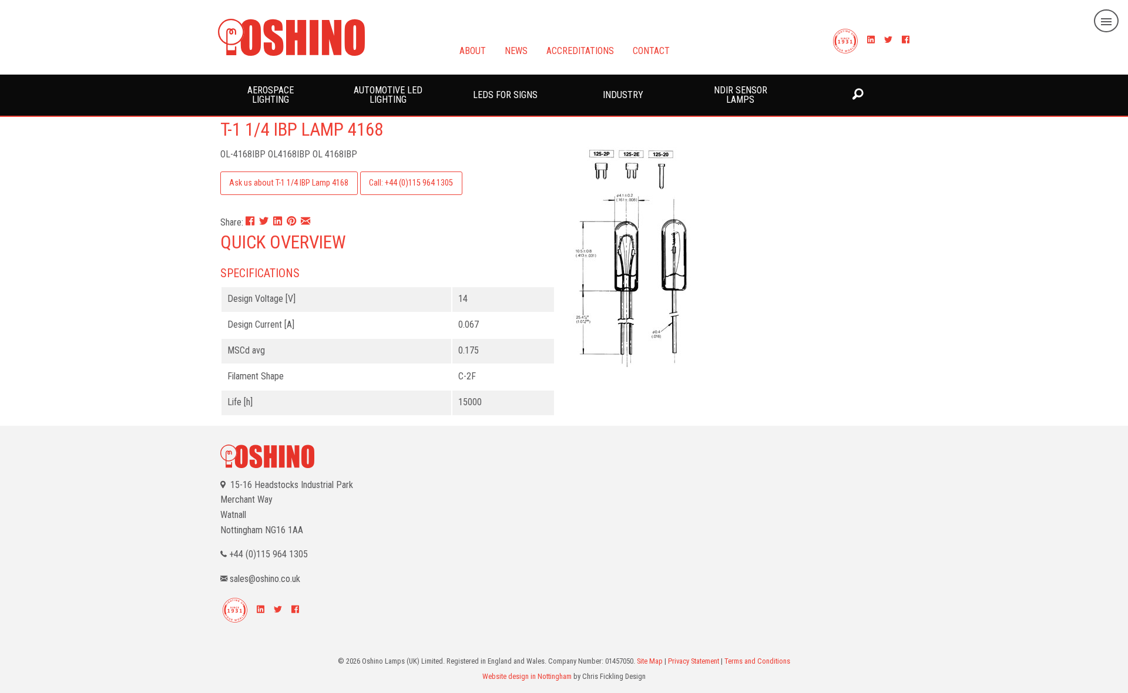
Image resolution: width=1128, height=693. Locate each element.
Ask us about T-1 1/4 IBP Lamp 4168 (288, 183)
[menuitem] (270, 95)
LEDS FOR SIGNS (505, 94)
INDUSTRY (623, 94)
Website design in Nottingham (527, 676)
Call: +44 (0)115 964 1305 (411, 183)
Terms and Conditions (757, 661)
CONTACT (651, 50)
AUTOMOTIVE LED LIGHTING (388, 95)
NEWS (516, 50)
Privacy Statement (693, 661)
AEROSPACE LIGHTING (270, 95)
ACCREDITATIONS (580, 50)
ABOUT (472, 50)
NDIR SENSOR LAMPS (740, 95)
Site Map (650, 661)
